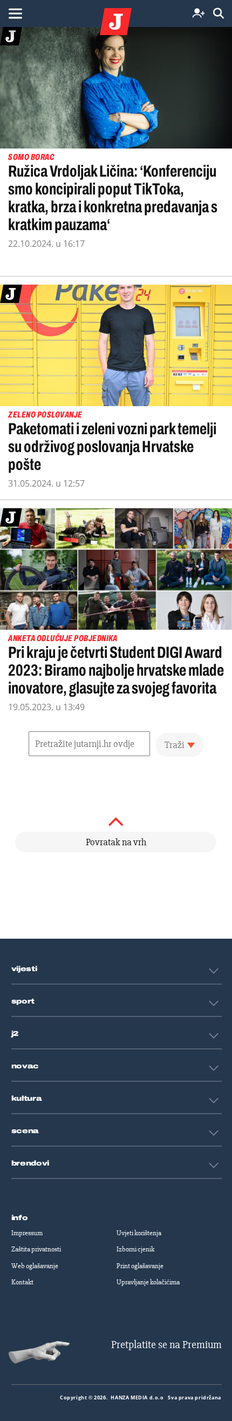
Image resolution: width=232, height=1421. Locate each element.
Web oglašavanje (34, 1266)
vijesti (24, 969)
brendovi (30, 1163)
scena (25, 1131)
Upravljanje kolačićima (148, 1282)
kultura (26, 1098)
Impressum (27, 1233)
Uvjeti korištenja (139, 1233)
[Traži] (218, 13)
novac (25, 1066)
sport (23, 1001)
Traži (175, 745)
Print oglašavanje (140, 1266)
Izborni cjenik (135, 1249)
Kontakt (22, 1282)
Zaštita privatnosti (36, 1249)
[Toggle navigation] (15, 13)
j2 (15, 1034)
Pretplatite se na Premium (166, 1344)
